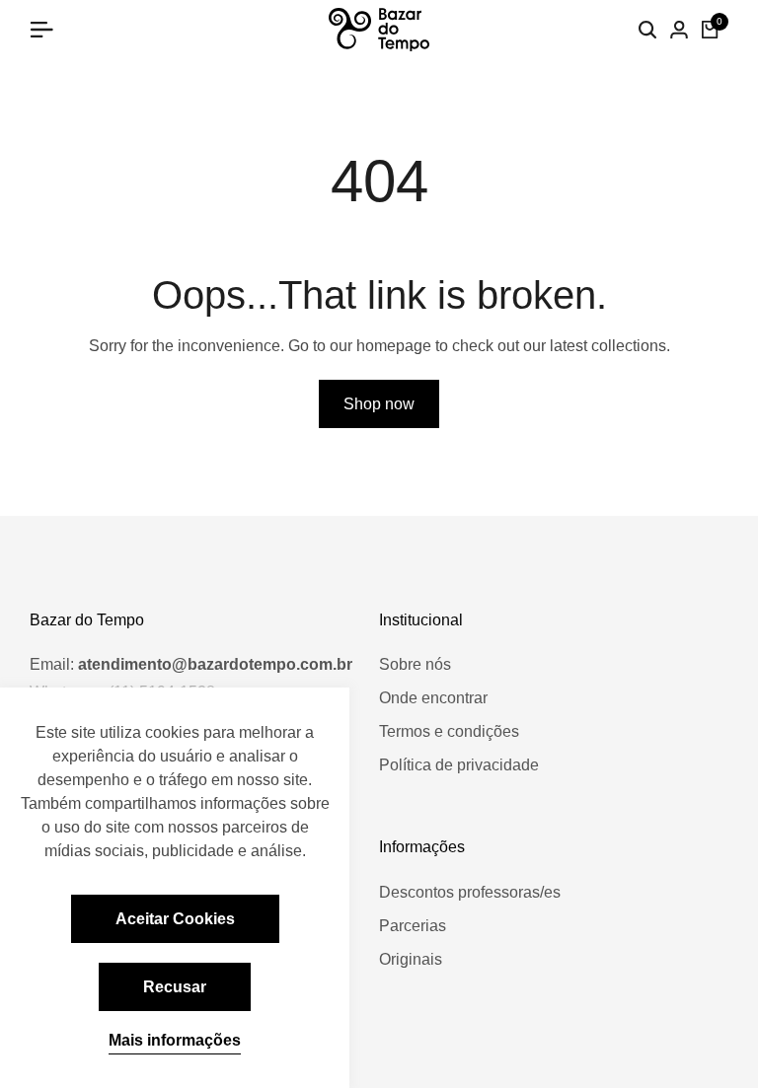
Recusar (174, 987)
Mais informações (175, 1040)
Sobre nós (415, 664)
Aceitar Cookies (175, 918)
